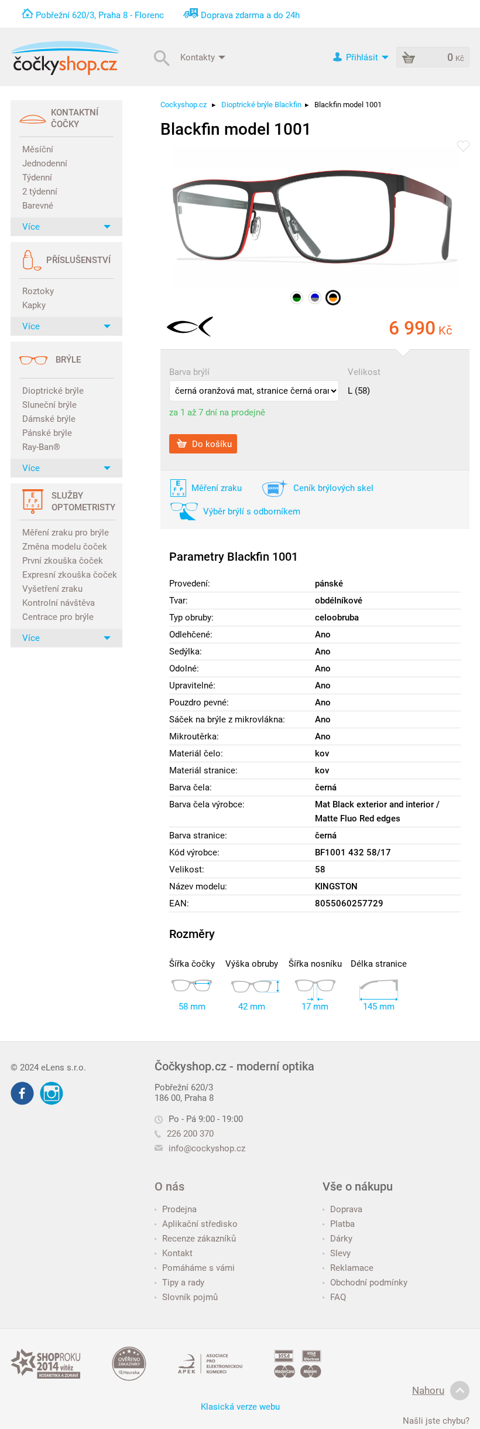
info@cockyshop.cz (207, 1148)
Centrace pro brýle (58, 617)
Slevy (340, 1253)
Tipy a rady (183, 1282)
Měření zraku (216, 488)
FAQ (338, 1297)
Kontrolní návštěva (58, 603)
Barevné (37, 205)
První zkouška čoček (62, 560)
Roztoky (38, 291)
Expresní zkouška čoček (68, 574)
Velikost (364, 372)
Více (31, 226)
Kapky (34, 305)
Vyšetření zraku (52, 589)
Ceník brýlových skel (333, 488)
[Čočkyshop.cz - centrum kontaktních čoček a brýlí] (65, 58)
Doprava (346, 1209)
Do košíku (211, 443)
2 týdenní (39, 191)
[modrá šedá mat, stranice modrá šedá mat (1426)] (315, 297)
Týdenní (37, 177)
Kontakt (177, 1253)
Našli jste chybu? (436, 1421)
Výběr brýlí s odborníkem (251, 511)
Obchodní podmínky (368, 1282)
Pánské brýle (47, 433)
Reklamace (351, 1268)
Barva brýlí (189, 372)
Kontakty (198, 57)
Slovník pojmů (190, 1297)
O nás (169, 1186)
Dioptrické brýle (53, 391)
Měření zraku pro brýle (65, 532)
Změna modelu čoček (64, 546)
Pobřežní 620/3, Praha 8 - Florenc (100, 15)
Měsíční (37, 149)
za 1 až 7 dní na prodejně (217, 412)
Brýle (68, 359)
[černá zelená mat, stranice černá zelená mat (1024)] (297, 297)
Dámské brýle (49, 419)
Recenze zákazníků (199, 1238)
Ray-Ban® (41, 447)
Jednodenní (44, 163)
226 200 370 (190, 1133)
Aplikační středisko (200, 1224)
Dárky (341, 1238)
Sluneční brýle (49, 405)
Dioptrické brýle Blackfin (261, 104)
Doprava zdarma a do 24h (250, 15)
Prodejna (179, 1209)
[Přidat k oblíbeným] (463, 147)
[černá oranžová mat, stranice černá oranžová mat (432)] (333, 297)
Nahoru (428, 1390)
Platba (342, 1224)
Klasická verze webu (240, 1406)
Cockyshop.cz (183, 104)
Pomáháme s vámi (198, 1268)
